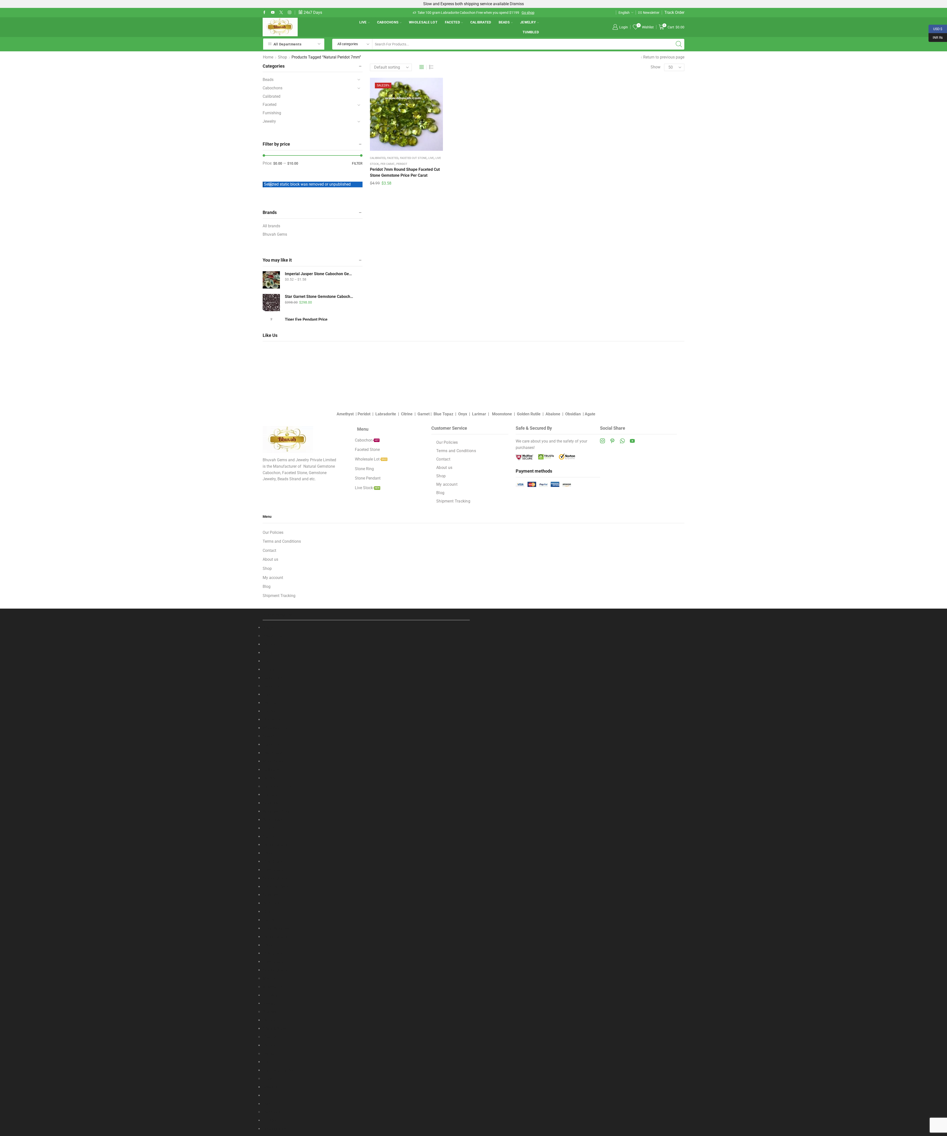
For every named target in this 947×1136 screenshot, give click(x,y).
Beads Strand (274, 636)
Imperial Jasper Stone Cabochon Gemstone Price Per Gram (319, 273)
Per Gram (271, 702)
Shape (268, 736)
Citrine (407, 414)
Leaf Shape (273, 753)
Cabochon (271, 686)
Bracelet (270, 1011)
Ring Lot (270, 1095)
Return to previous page (663, 57)
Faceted (452, 22)
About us (444, 467)
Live (363, 22)
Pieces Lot (272, 719)
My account (446, 484)
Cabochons (388, 22)
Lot (265, 1061)
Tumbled (531, 32)
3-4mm (269, 652)
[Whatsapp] (622, 440)
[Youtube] (272, 13)
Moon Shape (274, 761)
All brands (271, 226)
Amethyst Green (276, 811)
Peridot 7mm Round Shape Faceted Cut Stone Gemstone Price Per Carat (405, 172)
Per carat (388, 164)
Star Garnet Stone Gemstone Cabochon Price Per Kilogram (319, 296)
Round (268, 661)
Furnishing (272, 113)
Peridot (401, 164)
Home (268, 57)
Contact (443, 459)
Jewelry (528, 22)
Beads (504, 22)
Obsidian (573, 414)
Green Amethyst (276, 928)
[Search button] (679, 44)
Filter (357, 163)
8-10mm (270, 669)
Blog (440, 492)
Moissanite (272, 986)
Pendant (270, 1053)
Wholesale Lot (423, 22)
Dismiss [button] (517, 3)
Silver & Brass (275, 1028)
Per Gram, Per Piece (280, 1070)
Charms (269, 1037)
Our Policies (447, 442)
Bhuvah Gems (275, 234)
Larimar (479, 414)
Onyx (462, 414)
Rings (268, 1078)
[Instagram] (289, 13)
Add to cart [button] (406, 116)
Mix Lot (269, 978)
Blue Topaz (443, 414)
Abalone (553, 414)
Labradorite (385, 414)
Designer (270, 1087)
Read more (496, 13)
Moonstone (502, 414)
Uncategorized (275, 1128)
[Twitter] (281, 13)
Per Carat (271, 694)
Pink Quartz (273, 861)
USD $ (935, 28)
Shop (282, 57)
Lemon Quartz (275, 844)
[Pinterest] (612, 440)
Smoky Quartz (275, 878)
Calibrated (480, 22)
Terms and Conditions (456, 450)
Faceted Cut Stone (413, 158)
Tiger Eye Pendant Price (306, 319)
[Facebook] (264, 13)
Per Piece (271, 711)
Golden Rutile (529, 414)
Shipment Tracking (453, 501)
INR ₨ (936, 37)
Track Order (674, 12)
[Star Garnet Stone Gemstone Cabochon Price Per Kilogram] (271, 302)
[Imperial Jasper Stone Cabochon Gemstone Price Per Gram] (271, 280)
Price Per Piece (275, 886)
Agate (590, 414)
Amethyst (345, 414)
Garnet (424, 414)
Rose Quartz (273, 869)
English (624, 13)
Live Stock (272, 1112)
